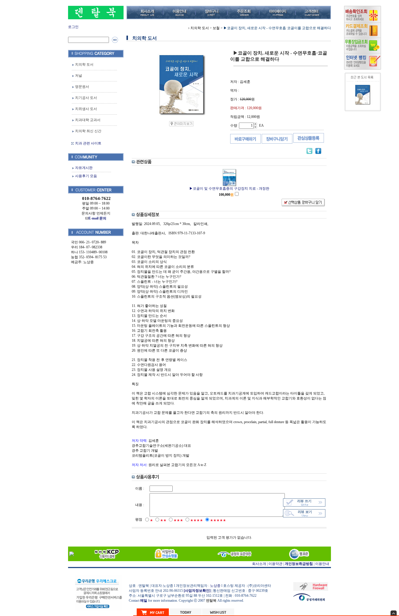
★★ (163, 520)
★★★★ (196, 520)
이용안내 (322, 564)
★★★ (178, 520)
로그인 (73, 27)
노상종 (215, 586)
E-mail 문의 (97, 218)
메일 (143, 600)
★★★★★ (218, 520)
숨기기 (394, 612)
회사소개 (259, 564)
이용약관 (275, 564)
